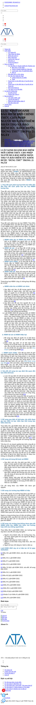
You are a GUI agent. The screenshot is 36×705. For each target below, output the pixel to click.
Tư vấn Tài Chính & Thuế (16, 76)
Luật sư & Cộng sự (13, 59)
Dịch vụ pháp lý (9, 64)
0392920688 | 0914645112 (12, 2)
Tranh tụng (7, 690)
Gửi (2, 610)
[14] (30, 437)
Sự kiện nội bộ (12, 93)
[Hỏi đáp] (4, 619)
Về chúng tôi (12, 52)
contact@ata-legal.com (11, 5)
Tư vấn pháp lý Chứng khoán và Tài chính (16, 687)
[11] (8, 363)
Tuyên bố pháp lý (13, 62)
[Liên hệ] (4, 615)
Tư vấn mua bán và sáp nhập (12, 682)
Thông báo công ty (13, 94)
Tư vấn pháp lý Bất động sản (12, 684)
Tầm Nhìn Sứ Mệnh (14, 54)
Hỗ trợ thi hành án (13, 87)
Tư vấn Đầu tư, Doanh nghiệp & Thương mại (21, 66)
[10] (22, 349)
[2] (34, 260)
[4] (24, 278)
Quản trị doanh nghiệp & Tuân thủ (22, 69)
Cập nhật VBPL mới (14, 98)
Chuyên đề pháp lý (13, 99)
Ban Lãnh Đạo (12, 57)
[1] (22, 255)
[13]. (18, 416)
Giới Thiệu (7, 51)
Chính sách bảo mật (10, 671)
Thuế (13, 79)
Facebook (7, 698)
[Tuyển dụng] (5, 620)
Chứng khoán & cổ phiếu (19, 77)
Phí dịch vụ (11, 61)
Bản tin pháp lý (8, 96)
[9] (7, 341)
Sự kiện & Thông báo (10, 91)
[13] (2, 594)
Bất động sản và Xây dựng (16, 74)
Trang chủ (7, 49)
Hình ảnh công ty (13, 56)
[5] (34, 293)
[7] (11, 309)
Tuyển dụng (7, 104)
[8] (1, 578)
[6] (15, 301)
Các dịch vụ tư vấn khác (15, 89)
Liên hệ (6, 106)
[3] (14, 270)
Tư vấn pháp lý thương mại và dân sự (15, 689)
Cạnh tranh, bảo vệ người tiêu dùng (22, 71)
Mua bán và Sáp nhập (18, 67)
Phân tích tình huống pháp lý (16, 101)
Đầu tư (14, 72)
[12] (24, 394)
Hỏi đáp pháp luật (13, 103)
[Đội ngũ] (4, 617)
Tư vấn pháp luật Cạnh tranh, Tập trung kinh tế (18, 685)
